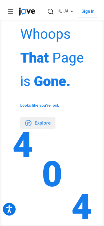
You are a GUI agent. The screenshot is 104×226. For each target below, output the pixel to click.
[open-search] (50, 12)
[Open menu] (10, 11)
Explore (43, 123)
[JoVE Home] (26, 12)
